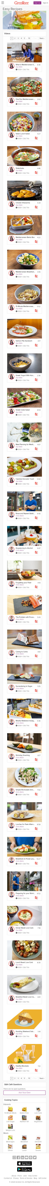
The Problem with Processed (25, 617)
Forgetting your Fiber (23, 583)
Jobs (25, 1176)
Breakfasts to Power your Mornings (25, 859)
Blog (35, 1178)
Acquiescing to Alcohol (24, 548)
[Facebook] (18, 1158)
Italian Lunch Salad (23, 134)
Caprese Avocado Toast (25, 479)
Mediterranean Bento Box (25, 237)
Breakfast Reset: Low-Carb (25, 997)
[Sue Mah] (11, 66)
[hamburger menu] (2, 2)
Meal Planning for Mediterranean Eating (25, 444)
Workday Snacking (23, 755)
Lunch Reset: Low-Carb (24, 962)
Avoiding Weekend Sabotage (25, 1031)
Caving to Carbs (22, 652)
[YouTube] (26, 1158)
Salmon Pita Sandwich (24, 341)
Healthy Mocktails (22, 1066)
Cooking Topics (11, 1100)
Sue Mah (19, 67)
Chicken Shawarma (23, 203)
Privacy (16, 1178)
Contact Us (8, 1178)
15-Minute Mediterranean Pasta (25, 306)
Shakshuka (20, 168)
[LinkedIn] (22, 1158)
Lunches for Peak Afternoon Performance (25, 824)
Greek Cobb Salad (23, 410)
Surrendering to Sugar (24, 686)
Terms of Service (26, 1178)
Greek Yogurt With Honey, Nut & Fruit (25, 375)
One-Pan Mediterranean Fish (25, 99)
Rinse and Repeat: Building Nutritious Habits (25, 513)
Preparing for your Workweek (25, 893)
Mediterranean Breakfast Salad (25, 272)
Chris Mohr (20, 516)
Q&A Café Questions (13, 1085)
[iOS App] (24, 1163)
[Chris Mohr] (11, 515)
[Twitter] (34, 1158)
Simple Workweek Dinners (25, 790)
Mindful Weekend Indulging (25, 721)
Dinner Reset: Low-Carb (24, 928)
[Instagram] (14, 1158)
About (14, 1176)
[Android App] (24, 1169)
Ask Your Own (24, 1092)
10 (29, 38)
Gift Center (43, 1178)
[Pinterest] (30, 1158)
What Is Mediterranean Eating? (25, 65)
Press (20, 1176)
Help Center (32, 1176)
